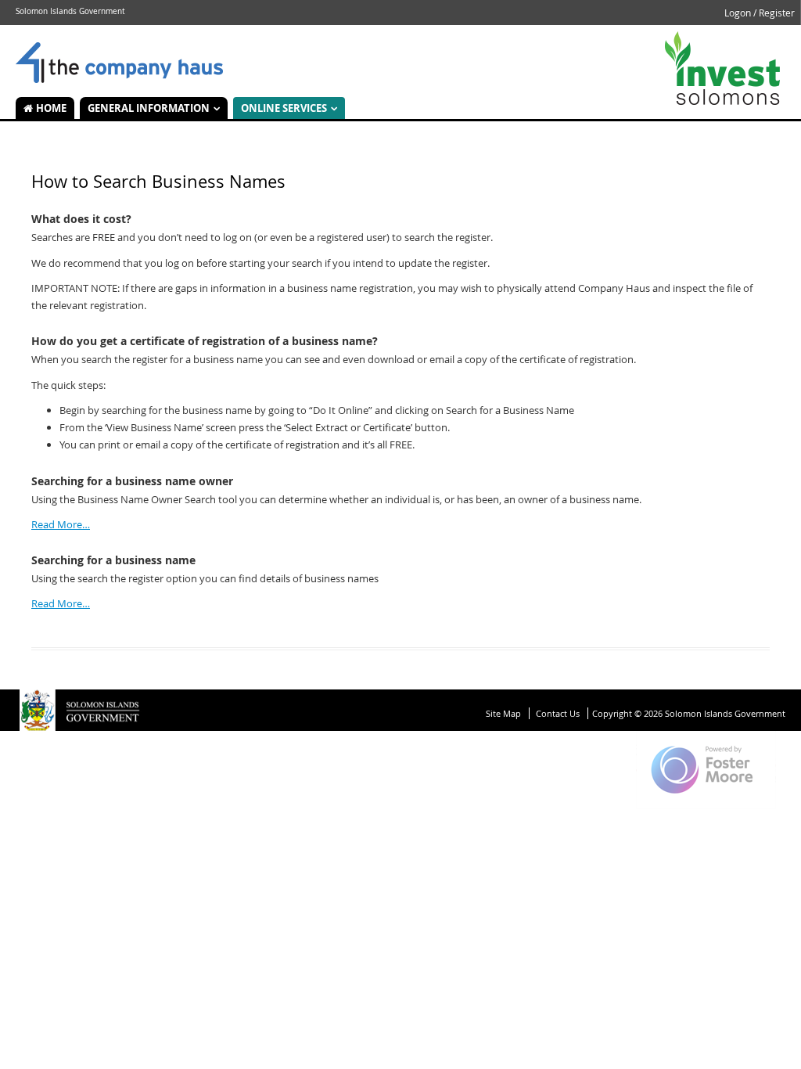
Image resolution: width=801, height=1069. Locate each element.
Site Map (503, 713)
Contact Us (558, 713)
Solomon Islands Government (119, 63)
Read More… (60, 524)
